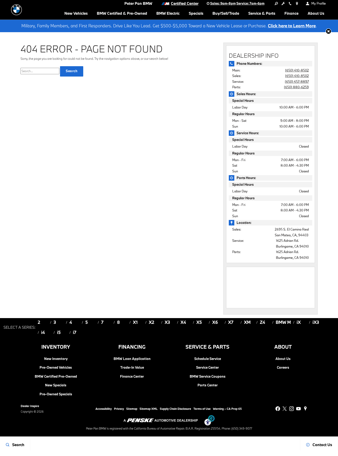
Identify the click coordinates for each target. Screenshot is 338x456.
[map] (305, 408)
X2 (151, 322)
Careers (283, 367)
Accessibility (103, 408)
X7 (230, 322)
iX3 (315, 322)
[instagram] (291, 408)
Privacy (119, 408)
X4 (183, 322)
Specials (196, 13)
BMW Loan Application (132, 358)
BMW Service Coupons (208, 376)
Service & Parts (261, 13)
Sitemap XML (149, 408)
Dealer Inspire (30, 406)
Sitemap (131, 408)
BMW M (283, 322)
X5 (199, 322)
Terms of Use (202, 408)
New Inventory (56, 358)
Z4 (262, 322)
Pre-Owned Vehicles (56, 367)
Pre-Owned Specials (56, 394)
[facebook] (277, 408)
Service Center (207, 367)
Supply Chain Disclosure (175, 408)
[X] (284, 408)
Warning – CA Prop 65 (227, 408)
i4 (43, 332)
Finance (291, 13)
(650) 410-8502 (297, 70)
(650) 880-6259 (296, 87)
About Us (316, 13)
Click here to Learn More (292, 25)
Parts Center (208, 385)
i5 (59, 332)
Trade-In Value (132, 367)
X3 (167, 322)
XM (247, 322)
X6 (215, 322)
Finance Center (132, 376)
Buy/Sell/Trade (225, 13)
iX (299, 322)
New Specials (55, 385)
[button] (328, 31)
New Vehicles (76, 13)
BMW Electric (168, 13)
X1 (135, 322)
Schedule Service (207, 358)
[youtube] (298, 408)
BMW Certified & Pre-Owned (122, 13)
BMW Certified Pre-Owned (56, 376)
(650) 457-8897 (297, 81)
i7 (74, 332)
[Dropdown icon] (276, 3)
